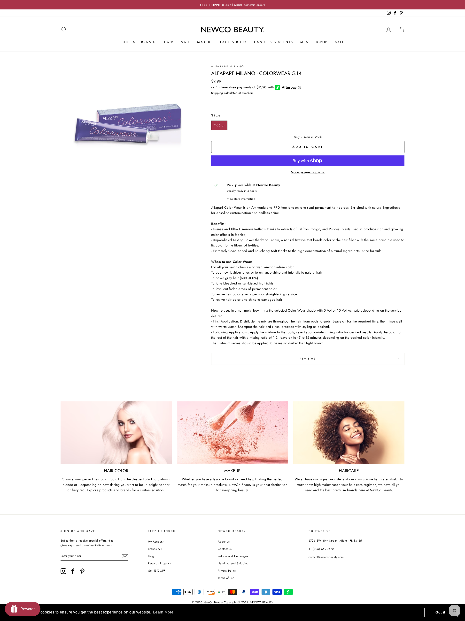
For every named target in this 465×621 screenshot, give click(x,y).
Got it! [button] (440, 612)
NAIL (185, 42)
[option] (232, 4)
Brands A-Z (155, 549)
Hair (168, 42)
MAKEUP (205, 42)
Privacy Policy (227, 570)
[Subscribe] (125, 556)
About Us (224, 541)
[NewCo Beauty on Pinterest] (82, 571)
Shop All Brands (139, 42)
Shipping (217, 93)
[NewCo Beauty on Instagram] (63, 571)
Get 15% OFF (156, 570)
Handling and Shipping (233, 563)
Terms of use (226, 578)
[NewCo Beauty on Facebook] (73, 571)
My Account (156, 541)
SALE (339, 42)
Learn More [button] (163, 612)
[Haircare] (348, 432)
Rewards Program (159, 563)
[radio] (219, 125)
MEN (304, 42)
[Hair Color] (116, 432)
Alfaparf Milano (227, 66)
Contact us (225, 549)
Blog (151, 556)
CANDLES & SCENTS (273, 42)
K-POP (322, 42)
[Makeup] (232, 432)
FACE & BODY (233, 42)
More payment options (308, 172)
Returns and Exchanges (233, 556)
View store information (241, 199)
